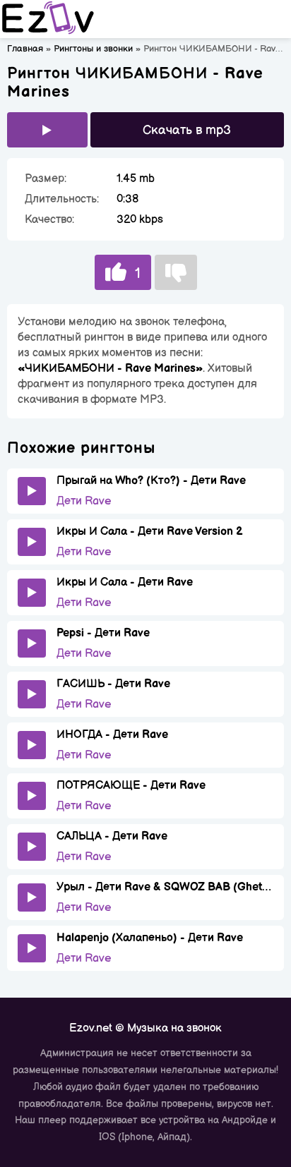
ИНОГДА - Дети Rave (112, 735)
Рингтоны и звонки (93, 48)
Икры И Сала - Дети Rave (125, 582)
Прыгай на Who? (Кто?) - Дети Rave (151, 481)
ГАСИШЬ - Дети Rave (113, 684)
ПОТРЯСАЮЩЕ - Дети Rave (131, 785)
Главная (25, 48)
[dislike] (176, 272)
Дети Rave (84, 501)
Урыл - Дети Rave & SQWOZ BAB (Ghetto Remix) (165, 887)
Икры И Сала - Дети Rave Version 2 (150, 531)
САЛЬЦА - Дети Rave (112, 836)
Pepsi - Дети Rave (103, 633)
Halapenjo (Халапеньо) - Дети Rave (150, 938)
